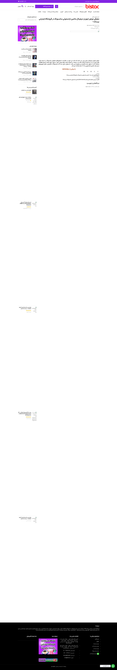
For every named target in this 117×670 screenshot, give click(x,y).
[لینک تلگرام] (19, 1)
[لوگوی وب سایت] (92, 6)
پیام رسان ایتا (96, 644)
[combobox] (27, 19)
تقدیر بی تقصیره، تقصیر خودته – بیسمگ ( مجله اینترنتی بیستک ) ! (24, 79)
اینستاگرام (97, 639)
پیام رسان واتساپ (93, 653)
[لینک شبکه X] (24, 1)
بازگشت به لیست (96, 76)
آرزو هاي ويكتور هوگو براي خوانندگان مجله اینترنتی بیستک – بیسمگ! (24, 57)
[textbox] (27, 20)
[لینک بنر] (27, 33)
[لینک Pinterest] (22, 1)
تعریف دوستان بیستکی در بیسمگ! (26, 49)
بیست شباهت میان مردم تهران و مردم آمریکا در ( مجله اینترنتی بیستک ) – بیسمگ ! (25, 65)
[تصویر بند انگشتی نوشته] (35, 50)
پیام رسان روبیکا (95, 651)
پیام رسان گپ (96, 648)
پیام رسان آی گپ (95, 646)
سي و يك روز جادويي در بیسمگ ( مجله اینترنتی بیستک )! (24, 72)
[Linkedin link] (20, 1)
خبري (98, 17)
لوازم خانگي (94, 17)
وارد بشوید (88, 86)
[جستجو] (56, 6)
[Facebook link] (25, 1)
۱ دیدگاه (24, 52)
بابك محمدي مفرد (90, 25)
